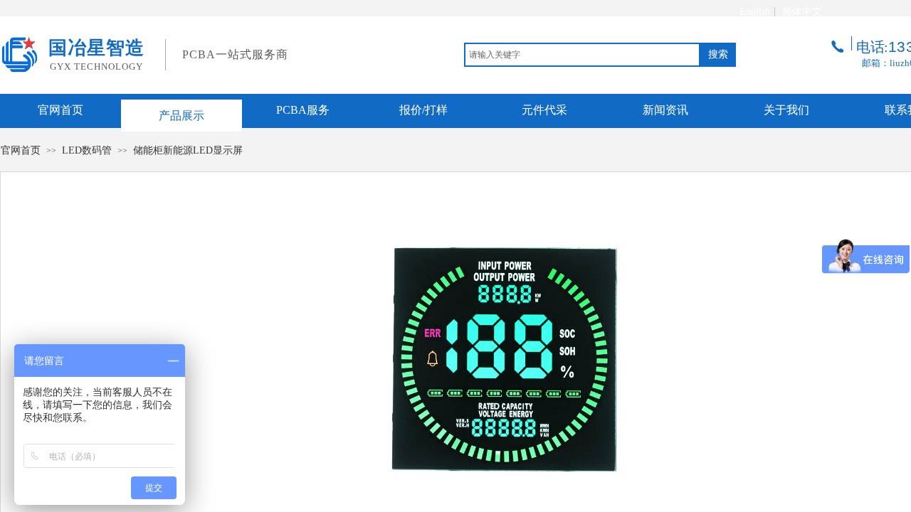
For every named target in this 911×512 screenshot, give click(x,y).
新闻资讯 (665, 110)
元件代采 (544, 110)
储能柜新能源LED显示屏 (188, 150)
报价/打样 (423, 110)
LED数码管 (87, 150)
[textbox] (582, 55)
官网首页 (60, 110)
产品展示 (181, 116)
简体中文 (802, 12)
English (754, 12)
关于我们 (786, 110)
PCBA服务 (303, 110)
